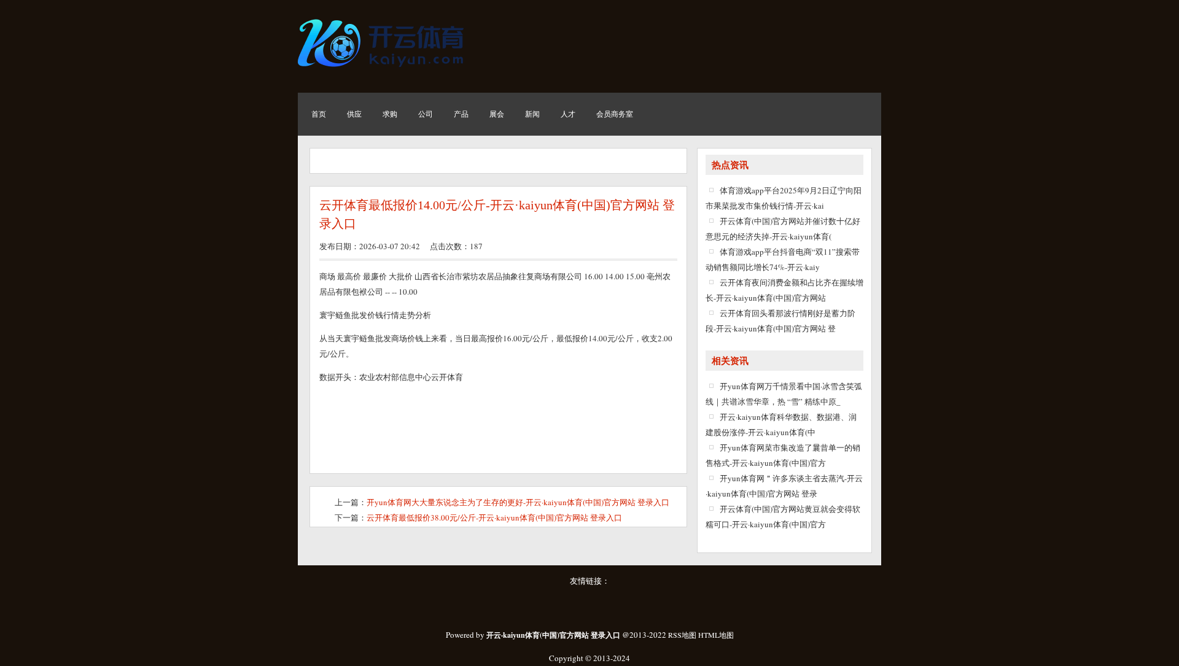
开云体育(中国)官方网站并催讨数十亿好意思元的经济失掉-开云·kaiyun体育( (783, 228)
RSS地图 (682, 635)
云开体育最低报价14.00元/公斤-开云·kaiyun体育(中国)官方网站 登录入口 (497, 214)
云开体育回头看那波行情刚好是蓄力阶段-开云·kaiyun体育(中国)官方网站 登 (780, 321)
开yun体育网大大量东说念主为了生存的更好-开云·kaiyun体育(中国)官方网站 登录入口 (518, 502)
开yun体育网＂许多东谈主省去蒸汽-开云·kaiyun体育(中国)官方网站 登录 (784, 486)
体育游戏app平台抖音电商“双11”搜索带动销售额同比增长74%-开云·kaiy (783, 259)
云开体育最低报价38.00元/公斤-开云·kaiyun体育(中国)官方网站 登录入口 (494, 517)
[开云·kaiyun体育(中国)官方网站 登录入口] (384, 70)
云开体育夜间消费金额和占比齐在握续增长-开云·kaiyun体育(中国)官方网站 (784, 290)
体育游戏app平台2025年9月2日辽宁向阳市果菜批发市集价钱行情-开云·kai (784, 198)
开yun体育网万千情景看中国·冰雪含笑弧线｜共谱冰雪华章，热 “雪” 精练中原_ (784, 394)
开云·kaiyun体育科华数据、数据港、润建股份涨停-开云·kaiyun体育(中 (781, 424)
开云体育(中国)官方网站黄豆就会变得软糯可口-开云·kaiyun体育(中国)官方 (783, 516)
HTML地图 (716, 635)
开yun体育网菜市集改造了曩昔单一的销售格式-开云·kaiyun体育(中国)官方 (783, 455)
